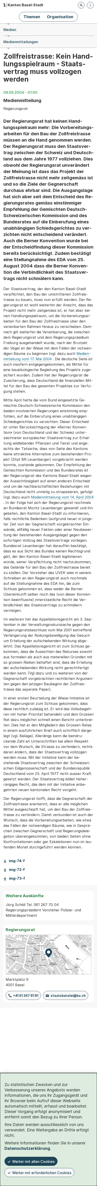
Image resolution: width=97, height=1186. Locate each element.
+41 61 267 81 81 (25, 995)
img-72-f (17, 870)
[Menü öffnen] (90, 5)
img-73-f (17, 878)
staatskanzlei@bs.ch (68, 995)
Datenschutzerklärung (27, 1148)
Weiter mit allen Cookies (33, 1161)
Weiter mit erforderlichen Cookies (41, 1172)
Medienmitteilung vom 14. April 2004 (62, 497)
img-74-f (17, 861)
